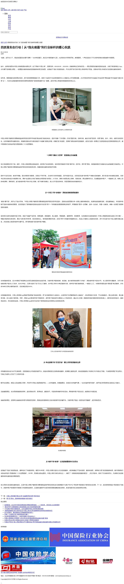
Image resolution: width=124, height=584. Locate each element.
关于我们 (4, 572)
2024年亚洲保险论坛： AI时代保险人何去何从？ (19, 516)
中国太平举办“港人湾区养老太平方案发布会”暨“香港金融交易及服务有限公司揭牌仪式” (32, 522)
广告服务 (20, 572)
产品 (25, 10)
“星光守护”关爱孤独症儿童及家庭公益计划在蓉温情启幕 (22, 507)
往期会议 (65, 37)
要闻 (5, 10)
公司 (8, 10)
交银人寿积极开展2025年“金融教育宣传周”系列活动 (23, 496)
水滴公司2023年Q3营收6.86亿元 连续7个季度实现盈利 (21, 520)
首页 (2, 10)
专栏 (18, 10)
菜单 (6, 13)
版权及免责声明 (12, 572)
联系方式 (31, 572)
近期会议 (59, 37)
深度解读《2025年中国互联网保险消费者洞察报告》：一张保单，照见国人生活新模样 (32, 505)
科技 (15, 10)
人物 (12, 10)
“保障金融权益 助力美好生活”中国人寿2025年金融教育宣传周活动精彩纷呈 (28, 510)
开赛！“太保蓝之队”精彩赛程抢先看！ (16, 514)
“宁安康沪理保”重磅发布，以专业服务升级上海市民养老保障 (23, 508)
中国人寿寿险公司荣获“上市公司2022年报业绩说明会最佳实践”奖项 (26, 518)
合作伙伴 (26, 572)
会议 (21, 10)
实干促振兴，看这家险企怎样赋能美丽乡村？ (18, 512)
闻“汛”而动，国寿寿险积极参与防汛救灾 (19, 498)
